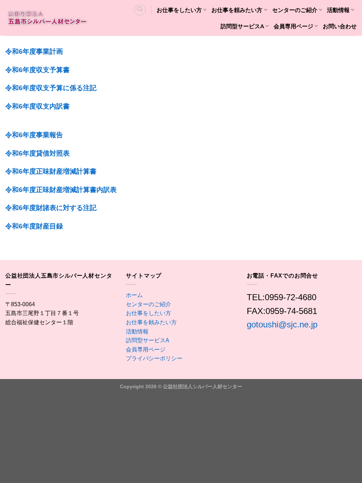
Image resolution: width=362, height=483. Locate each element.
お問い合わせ (340, 26)
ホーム (134, 295)
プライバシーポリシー (154, 358)
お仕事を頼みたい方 (236, 9)
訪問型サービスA (242, 26)
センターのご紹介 (294, 9)
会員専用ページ (293, 26)
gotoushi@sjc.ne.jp (282, 324)
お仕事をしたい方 (179, 9)
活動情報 (338, 9)
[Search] (140, 10)
